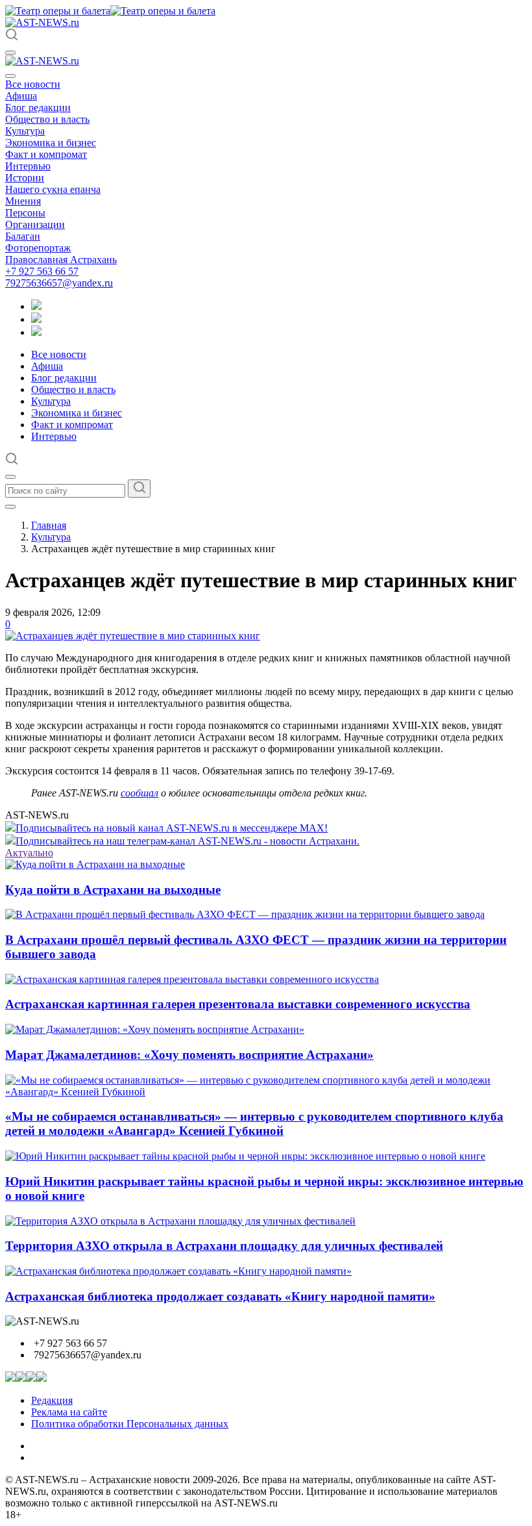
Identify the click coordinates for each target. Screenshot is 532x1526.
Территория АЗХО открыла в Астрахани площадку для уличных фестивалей (224, 1246)
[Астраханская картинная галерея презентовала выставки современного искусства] (192, 979)
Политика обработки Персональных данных (129, 1423)
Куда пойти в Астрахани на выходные (113, 890)
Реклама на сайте (69, 1412)
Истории (24, 177)
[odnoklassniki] (36, 319)
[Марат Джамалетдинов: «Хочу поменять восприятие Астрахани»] (154, 1029)
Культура (25, 130)
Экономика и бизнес (50, 142)
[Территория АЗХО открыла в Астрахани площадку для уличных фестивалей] (180, 1221)
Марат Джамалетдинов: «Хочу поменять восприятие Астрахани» (189, 1055)
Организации (35, 224)
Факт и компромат (46, 154)
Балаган (22, 236)
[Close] (10, 76)
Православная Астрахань (61, 259)
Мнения (23, 201)
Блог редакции (38, 107)
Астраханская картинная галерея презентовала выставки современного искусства (237, 1004)
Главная (48, 525)
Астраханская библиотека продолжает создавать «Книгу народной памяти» (220, 1296)
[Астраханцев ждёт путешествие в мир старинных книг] (132, 635)
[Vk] (36, 332)
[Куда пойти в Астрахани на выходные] (95, 864)
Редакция (52, 1400)
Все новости (32, 84)
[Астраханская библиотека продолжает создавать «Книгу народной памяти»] (178, 1271)
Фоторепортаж (38, 247)
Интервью (28, 166)
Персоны (25, 212)
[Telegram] (36, 306)
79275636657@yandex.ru (59, 282)
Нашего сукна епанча (53, 189)
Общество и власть (47, 119)
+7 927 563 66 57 (42, 271)
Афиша (21, 95)
